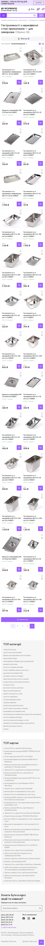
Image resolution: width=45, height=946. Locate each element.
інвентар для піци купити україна (16, 679)
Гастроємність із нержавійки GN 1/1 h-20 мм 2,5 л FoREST (10, 153)
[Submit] (39, 908)
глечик (6, 729)
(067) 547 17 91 (6, 925)
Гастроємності (23, 20)
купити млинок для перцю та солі (16, 720)
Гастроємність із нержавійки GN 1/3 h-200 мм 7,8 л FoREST (11, 518)
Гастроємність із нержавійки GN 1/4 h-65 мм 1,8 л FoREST (11, 437)
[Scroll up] (41, 942)
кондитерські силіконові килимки (16, 682)
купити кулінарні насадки (13, 667)
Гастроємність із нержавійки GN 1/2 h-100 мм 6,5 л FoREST (11, 356)
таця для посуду (9, 649)
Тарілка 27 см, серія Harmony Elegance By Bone (21, 770)
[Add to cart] (19, 82)
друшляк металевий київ (12, 673)
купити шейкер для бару (12, 717)
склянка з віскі (9, 685)
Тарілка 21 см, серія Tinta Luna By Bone (18, 850)
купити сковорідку (10, 697)
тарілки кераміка (9, 702)
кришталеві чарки (10, 658)
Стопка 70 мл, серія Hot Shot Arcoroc (18, 748)
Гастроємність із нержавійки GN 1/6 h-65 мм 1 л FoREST (32, 559)
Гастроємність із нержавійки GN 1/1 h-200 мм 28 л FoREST (11, 275)
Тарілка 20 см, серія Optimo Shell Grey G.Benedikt (22, 864)
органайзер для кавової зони (14, 711)
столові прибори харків (12, 699)
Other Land (33, 941)
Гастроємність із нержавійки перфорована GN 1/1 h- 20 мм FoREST (11, 72)
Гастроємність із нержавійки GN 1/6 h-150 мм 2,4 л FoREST (32, 599)
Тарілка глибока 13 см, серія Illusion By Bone (20, 872)
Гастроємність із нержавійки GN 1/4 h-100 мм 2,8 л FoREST (11, 478)
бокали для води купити (12, 726)
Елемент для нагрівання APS (15, 861)
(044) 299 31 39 (7, 917)
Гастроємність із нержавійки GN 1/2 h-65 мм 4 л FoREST (11, 315)
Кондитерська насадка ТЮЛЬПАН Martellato (21, 816)
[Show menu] (3, 15)
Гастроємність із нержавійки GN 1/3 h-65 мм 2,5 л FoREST (32, 437)
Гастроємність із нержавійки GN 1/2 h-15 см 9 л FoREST (32, 315)
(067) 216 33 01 (6, 922)
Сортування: (13, 44)
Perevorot (12, 941)
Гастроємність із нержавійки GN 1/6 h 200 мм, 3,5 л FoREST (32, 72)
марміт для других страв (12, 694)
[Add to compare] (21, 51)
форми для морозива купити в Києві (17, 655)
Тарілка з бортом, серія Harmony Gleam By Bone (22, 858)
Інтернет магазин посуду (9, 20)
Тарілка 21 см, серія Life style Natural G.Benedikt (22, 813)
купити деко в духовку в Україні (15, 708)
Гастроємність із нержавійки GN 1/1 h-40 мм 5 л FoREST (32, 153)
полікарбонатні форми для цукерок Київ (18, 661)
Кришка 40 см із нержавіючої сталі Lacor (19, 794)
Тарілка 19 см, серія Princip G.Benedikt (18, 788)
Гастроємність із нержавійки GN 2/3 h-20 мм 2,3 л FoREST (32, 112)
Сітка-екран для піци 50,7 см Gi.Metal (18, 756)
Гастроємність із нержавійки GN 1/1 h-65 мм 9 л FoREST (32, 194)
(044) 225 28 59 (7, 915)
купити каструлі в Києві (12, 652)
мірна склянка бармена (12, 691)
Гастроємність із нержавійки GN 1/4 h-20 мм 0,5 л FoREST (32, 397)
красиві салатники (10, 664)
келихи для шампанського (13, 705)
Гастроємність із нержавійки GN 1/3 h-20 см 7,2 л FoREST (32, 478)
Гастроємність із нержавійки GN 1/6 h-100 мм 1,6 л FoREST (11, 599)
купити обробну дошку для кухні (16, 670)
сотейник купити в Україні (13, 676)
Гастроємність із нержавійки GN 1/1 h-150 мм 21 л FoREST (32, 234)
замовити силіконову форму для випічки (19, 723)
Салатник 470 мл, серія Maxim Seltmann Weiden (22, 881)
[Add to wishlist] (21, 48)
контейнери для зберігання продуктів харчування (22, 714)
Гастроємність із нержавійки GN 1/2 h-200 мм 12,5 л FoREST (32, 356)
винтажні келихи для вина (13, 688)
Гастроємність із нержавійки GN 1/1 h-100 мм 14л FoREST (11, 234)
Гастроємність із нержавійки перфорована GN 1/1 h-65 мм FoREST (11, 194)
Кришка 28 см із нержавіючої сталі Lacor (19, 791)
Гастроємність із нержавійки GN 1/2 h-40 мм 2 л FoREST (32, 275)
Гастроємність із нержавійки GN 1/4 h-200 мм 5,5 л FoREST (32, 518)
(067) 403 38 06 (7, 920)
